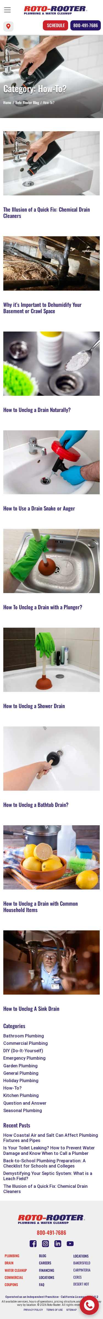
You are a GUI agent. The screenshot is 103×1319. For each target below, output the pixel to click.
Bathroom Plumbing (23, 1036)
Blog (42, 1255)
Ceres (77, 1277)
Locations (46, 1277)
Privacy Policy (33, 1310)
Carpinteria (81, 1270)
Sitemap (71, 1310)
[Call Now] (89, 1305)
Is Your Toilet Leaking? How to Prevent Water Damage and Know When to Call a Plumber (49, 1150)
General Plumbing (20, 1073)
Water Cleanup (16, 1270)
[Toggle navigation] (7, 10)
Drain (9, 1262)
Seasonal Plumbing (22, 1110)
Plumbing (12, 1255)
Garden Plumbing (20, 1065)
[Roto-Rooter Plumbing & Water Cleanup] (55, 10)
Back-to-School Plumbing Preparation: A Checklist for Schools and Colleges (44, 1163)
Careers (45, 1262)
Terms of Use (54, 1310)
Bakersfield (81, 1262)
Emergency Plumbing (24, 1058)
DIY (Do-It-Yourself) (23, 1050)
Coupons (11, 1284)
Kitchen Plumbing (21, 1095)
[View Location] (8, 26)
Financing (46, 1270)
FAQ (41, 1284)
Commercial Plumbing (25, 1043)
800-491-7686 (85, 25)
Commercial (14, 1277)
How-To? (12, 1088)
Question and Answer (24, 1103)
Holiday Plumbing (20, 1080)
